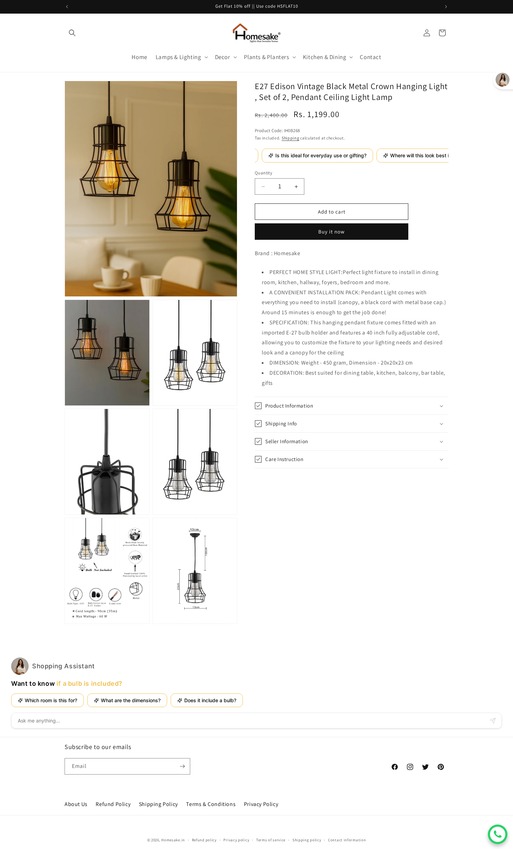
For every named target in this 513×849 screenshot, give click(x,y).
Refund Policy (113, 804)
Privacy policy (236, 839)
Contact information (347, 839)
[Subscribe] (182, 766)
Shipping (290, 138)
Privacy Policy (261, 804)
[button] (72, 33)
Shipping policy (306, 839)
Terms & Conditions (211, 804)
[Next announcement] (446, 6)
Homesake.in (173, 839)
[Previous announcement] (67, 6)
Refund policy (204, 839)
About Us (76, 804)
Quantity (263, 173)
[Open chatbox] (497, 834)
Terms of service (270, 839)
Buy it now (331, 231)
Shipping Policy (158, 804)
